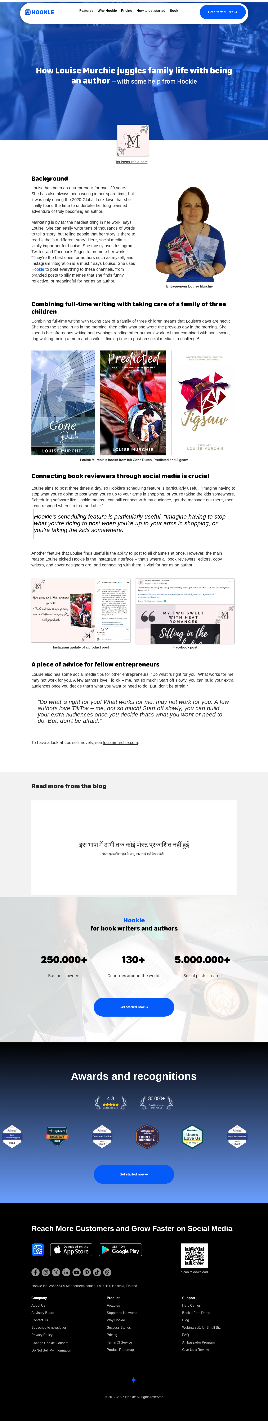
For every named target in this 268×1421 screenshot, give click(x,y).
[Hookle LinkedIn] (66, 1272)
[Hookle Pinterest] (87, 1272)
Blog (185, 1320)
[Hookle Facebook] (35, 1272)
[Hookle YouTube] (76, 1272)
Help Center (191, 1305)
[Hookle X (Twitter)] (56, 1272)
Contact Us (39, 1320)
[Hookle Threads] (107, 1272)
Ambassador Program (198, 1342)
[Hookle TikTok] (97, 1272)
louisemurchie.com (120, 742)
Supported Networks (122, 1313)
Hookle (37, 269)
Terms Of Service (119, 1342)
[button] (48, 1327)
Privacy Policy (42, 1335)
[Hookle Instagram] (46, 1272)
